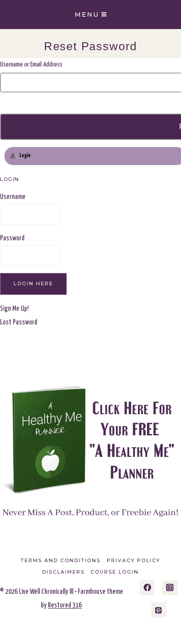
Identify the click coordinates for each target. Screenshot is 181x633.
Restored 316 (65, 605)
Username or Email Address (31, 64)
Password (12, 238)
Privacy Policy (133, 560)
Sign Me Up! (14, 308)
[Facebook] (147, 587)
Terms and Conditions (61, 560)
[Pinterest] (158, 610)
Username (12, 197)
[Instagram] (170, 587)
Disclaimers (63, 572)
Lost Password (18, 322)
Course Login (114, 572)
